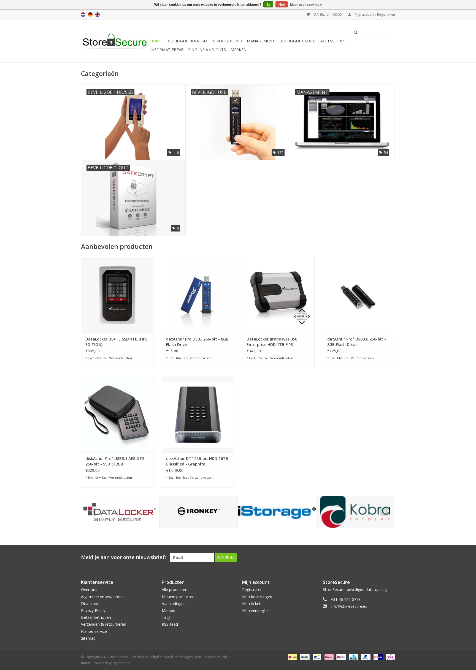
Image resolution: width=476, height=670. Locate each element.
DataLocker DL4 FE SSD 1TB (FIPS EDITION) (116, 341)
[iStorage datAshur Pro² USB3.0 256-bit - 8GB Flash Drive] (359, 295)
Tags (166, 617)
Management (261, 40)
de (90, 14)
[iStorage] (277, 512)
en (97, 14)
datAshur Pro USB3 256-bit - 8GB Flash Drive (197, 341)
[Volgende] (384, 512)
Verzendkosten (120, 358)
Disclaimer (90, 603)
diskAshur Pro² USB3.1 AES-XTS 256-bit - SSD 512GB (114, 461)
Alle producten (174, 589)
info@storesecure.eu (349, 606)
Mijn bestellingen (257, 596)
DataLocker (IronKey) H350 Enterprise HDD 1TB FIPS (272, 341)
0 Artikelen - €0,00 (327, 14)
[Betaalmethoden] (292, 656)
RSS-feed (170, 624)
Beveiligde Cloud (297, 40)
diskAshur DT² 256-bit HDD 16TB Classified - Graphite (197, 461)
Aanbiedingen (174, 603)
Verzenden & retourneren (103, 624)
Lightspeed (121, 663)
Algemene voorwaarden (102, 596)
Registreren (252, 589)
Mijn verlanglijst (256, 610)
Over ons (89, 589)
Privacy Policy (93, 610)
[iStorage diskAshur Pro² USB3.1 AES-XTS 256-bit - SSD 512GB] (117, 414)
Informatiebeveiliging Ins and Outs (188, 49)
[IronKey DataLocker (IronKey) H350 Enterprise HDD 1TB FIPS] (278, 295)
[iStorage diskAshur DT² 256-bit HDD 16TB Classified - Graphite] (198, 414)
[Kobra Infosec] (355, 512)
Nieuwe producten (178, 596)
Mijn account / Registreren (374, 14)
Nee (281, 5)
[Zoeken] (353, 32)
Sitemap (88, 638)
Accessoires (332, 40)
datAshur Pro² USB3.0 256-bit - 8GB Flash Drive (356, 341)
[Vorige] (92, 512)
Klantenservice (94, 631)
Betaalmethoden (96, 617)
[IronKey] (198, 512)
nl (83, 14)
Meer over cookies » (306, 5)
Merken (239, 49)
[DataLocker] (120, 512)
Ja (268, 5)
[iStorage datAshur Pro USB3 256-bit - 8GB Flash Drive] (198, 295)
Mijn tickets (252, 603)
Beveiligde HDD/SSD (186, 40)
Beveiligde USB (227, 40)
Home (156, 40)
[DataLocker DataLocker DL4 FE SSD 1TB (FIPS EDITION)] (117, 295)
